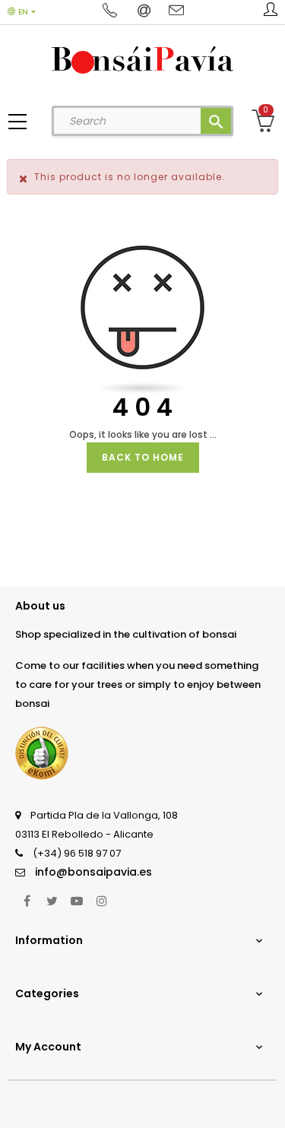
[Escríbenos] (146, 11)
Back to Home (143, 457)
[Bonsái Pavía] (142, 59)
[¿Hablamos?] (112, 11)
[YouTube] (76, 900)
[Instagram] (101, 900)
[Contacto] (176, 11)
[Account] (270, 12)
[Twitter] (51, 900)
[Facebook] (26, 900)
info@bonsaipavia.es (93, 871)
